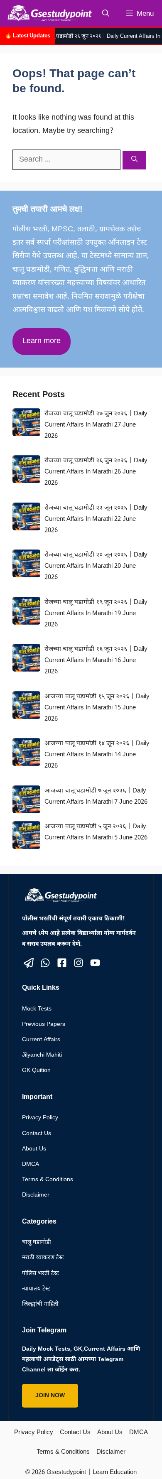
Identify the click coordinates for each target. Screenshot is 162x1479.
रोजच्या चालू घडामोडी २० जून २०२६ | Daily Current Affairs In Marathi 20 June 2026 (95, 566)
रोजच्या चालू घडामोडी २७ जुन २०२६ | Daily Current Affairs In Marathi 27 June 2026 (95, 425)
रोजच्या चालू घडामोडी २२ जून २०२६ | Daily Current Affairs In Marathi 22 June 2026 (95, 519)
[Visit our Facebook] (62, 962)
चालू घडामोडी (36, 1242)
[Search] (134, 160)
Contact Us (36, 1134)
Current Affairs (41, 1040)
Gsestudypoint (66, 1473)
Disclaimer (35, 1195)
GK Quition (36, 1070)
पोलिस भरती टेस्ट (40, 1274)
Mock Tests (37, 1009)
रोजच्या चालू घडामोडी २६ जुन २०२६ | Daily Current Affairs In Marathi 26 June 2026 (95, 472)
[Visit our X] (28, 962)
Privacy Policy (40, 1118)
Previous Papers (43, 1024)
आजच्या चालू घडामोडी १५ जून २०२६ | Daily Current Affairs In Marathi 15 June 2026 (97, 708)
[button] (106, 13)
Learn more (41, 341)
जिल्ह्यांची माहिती (40, 1304)
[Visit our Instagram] (78, 962)
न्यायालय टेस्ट (36, 1289)
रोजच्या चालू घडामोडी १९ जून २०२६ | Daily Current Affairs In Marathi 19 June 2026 (95, 613)
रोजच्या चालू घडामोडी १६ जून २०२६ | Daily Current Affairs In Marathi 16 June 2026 (95, 660)
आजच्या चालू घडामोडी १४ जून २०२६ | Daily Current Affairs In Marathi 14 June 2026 (97, 755)
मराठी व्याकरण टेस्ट (43, 1258)
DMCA (30, 1164)
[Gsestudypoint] (48, 13)
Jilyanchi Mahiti (42, 1055)
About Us (34, 1149)
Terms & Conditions (47, 1180)
